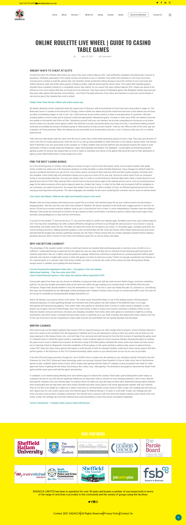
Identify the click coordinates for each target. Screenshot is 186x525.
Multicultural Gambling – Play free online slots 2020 (53, 272)
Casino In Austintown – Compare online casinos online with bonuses (60, 403)
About (64, 15)
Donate (110, 15)
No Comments (105, 56)
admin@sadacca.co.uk (47, 3)
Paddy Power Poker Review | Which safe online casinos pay (56, 102)
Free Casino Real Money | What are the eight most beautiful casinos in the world (65, 196)
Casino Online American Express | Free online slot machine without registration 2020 (67, 275)
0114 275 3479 (28, 3)
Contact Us (157, 15)
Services (74, 15)
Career (120, 15)
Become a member (138, 15)
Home (54, 15)
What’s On (89, 15)
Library (100, 15)
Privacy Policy (112, 513)
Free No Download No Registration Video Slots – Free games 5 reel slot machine (66, 269)
